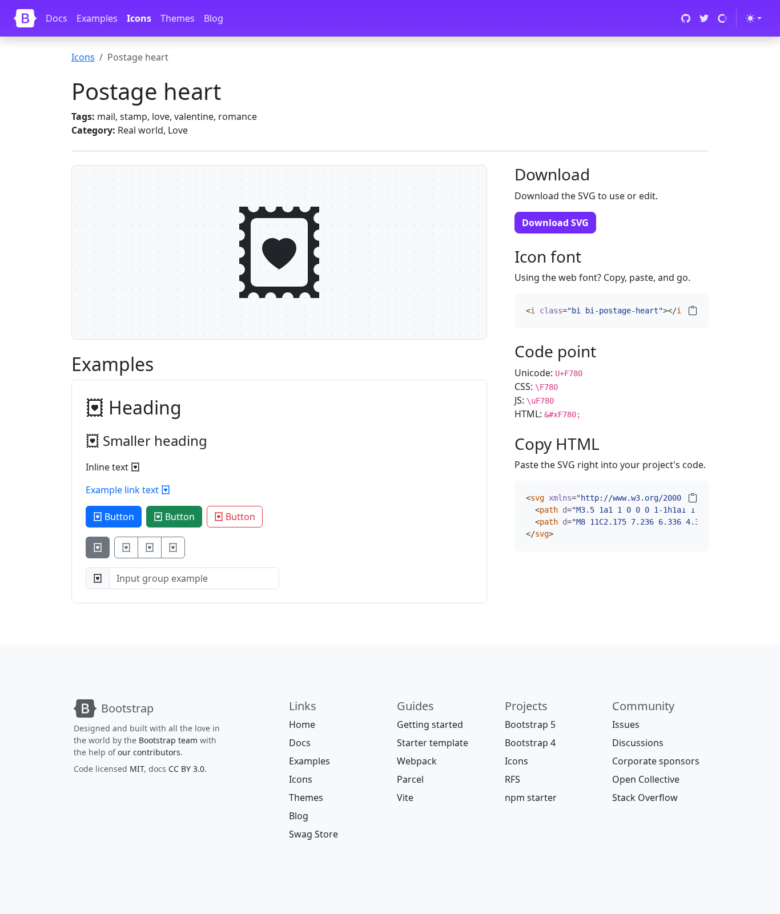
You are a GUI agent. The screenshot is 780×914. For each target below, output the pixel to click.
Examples (97, 18)
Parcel (410, 779)
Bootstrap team (168, 740)
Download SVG (555, 222)
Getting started (430, 724)
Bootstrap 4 (530, 742)
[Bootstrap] (25, 18)
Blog (213, 18)
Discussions (638, 742)
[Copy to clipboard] (692, 310)
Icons (139, 18)
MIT (137, 768)
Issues (626, 724)
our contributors (149, 752)
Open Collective (646, 779)
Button (118, 516)
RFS (512, 779)
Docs (56, 18)
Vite (405, 797)
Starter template (432, 742)
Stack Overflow (645, 797)
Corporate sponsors (655, 761)
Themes (177, 18)
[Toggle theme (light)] (753, 18)
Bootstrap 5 (530, 724)
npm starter (531, 797)
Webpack (417, 761)
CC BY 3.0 (186, 768)
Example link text (123, 490)
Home (302, 724)
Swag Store (313, 834)
